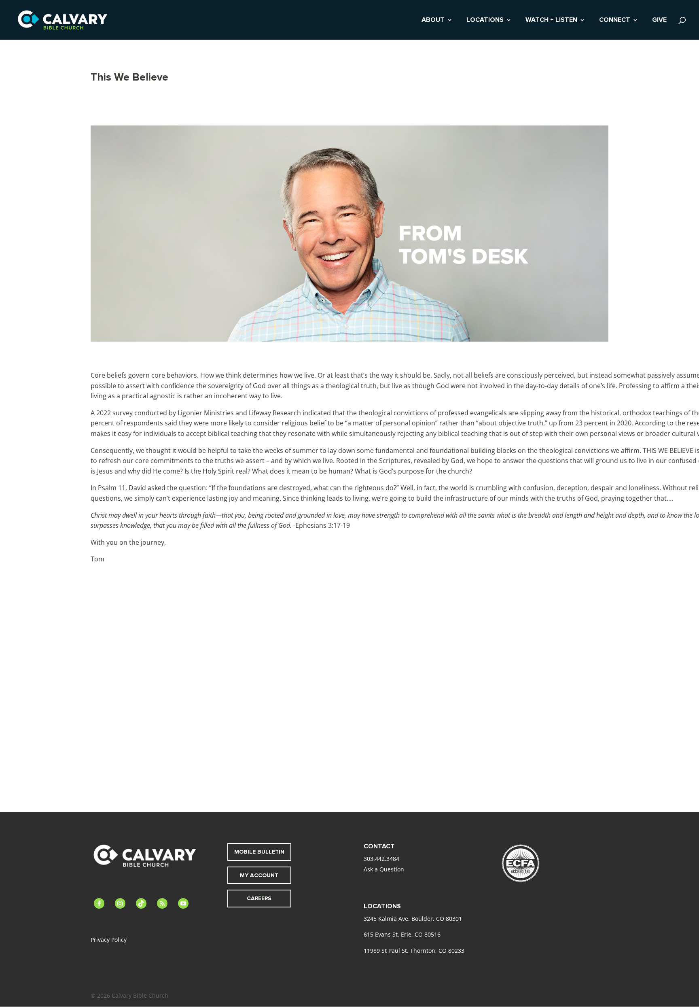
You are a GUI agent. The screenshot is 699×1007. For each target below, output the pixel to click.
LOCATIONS (485, 20)
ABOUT (433, 20)
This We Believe (129, 77)
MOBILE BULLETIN (259, 851)
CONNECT (614, 20)
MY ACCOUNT (259, 875)
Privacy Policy (109, 939)
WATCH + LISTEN (551, 20)
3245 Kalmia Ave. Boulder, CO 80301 (413, 918)
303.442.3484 (381, 859)
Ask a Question (384, 869)
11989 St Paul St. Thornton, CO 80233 (414, 950)
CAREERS (259, 898)
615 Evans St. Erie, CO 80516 (402, 934)
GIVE (659, 20)
